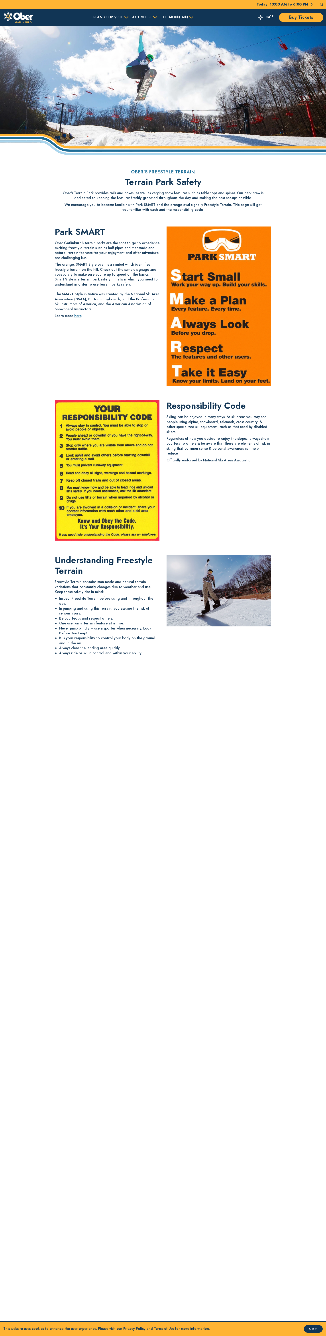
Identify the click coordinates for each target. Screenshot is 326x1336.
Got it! (313, 1329)
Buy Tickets (301, 17)
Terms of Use (164, 1328)
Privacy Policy (134, 1328)
